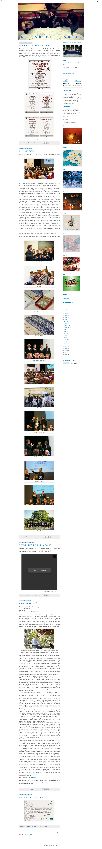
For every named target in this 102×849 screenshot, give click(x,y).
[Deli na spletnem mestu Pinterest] (48, 143)
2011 (66, 350)
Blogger (57, 845)
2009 (66, 354)
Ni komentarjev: (37, 142)
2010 (66, 352)
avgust (66, 329)
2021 (66, 304)
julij (65, 331)
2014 (66, 319)
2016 (66, 315)
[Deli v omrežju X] (45, 143)
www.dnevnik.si (33, 777)
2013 (66, 346)
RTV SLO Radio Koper (24, 156)
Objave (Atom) (29, 834)
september (67, 327)
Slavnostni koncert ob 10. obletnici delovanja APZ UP (36, 545)
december (66, 321)
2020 (66, 306)
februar (66, 341)
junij (65, 333)
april (65, 337)
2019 (66, 308)
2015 (66, 317)
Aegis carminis (66, 65)
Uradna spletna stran (69, 296)
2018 (66, 311)
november (66, 323)
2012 (66, 348)
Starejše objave (55, 832)
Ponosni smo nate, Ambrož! (28, 603)
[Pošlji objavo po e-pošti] (42, 143)
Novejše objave (23, 832)
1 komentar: (36, 826)
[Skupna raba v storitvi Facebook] (47, 143)
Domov (39, 832)
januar (65, 343)
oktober (66, 325)
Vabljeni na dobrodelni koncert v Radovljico (34, 46)
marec (65, 339)
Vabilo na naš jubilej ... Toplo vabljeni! (32, 797)
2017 (66, 313)
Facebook (66, 298)
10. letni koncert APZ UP (26, 151)
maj (65, 335)
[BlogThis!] (44, 143)
